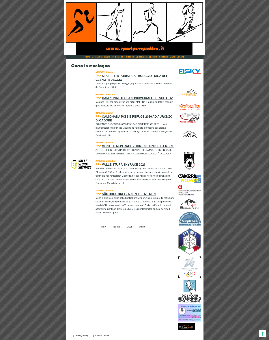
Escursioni (155, 57)
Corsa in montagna (101, 57)
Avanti (130, 227)
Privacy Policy (81, 335)
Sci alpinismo (142, 57)
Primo (103, 227)
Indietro (116, 227)
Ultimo (142, 227)
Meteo (165, 57)
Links (172, 57)
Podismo (116, 57)
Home (87, 57)
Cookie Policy (102, 335)
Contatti (180, 57)
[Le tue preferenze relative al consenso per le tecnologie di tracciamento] (262, 333)
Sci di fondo (128, 57)
